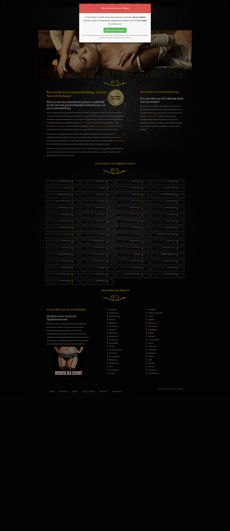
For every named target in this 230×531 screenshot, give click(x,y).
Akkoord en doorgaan (115, 30)
